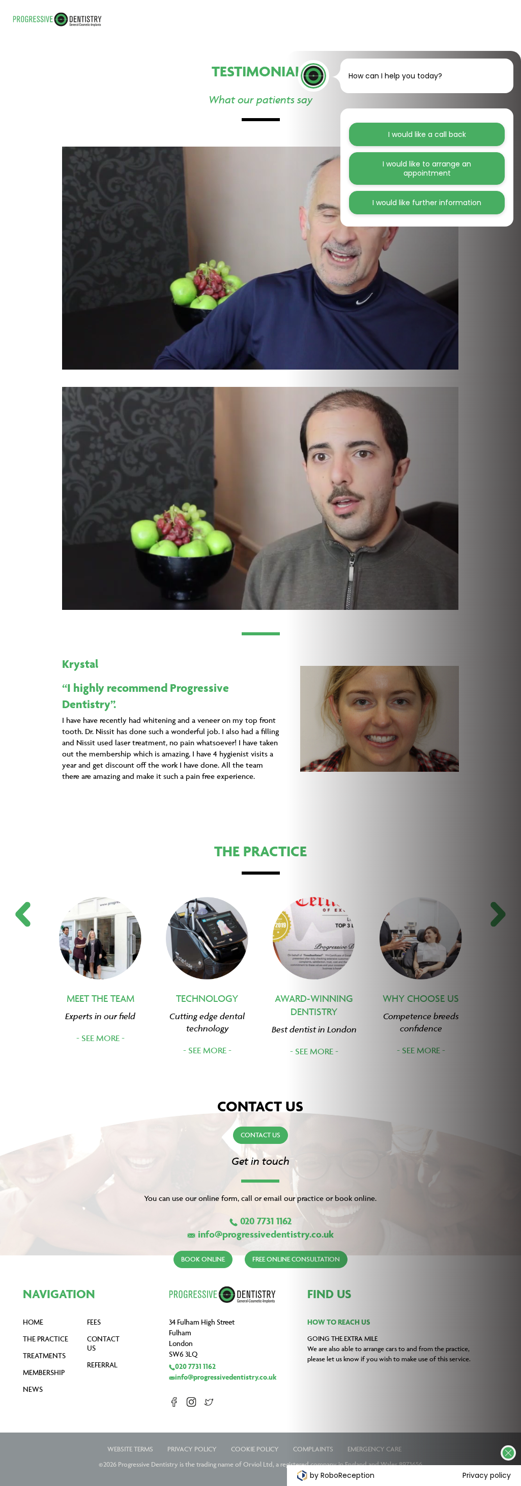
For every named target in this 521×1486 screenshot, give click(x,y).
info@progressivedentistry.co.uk (266, 1234)
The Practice (45, 1338)
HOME (33, 1321)
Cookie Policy (255, 1449)
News (33, 1389)
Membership (44, 1372)
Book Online (203, 1259)
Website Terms (130, 1449)
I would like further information (426, 203)
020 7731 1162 (266, 1221)
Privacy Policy (192, 1449)
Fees (94, 1321)
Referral (102, 1364)
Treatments (44, 1355)
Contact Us (260, 1135)
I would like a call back (427, 134)
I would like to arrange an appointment (427, 168)
